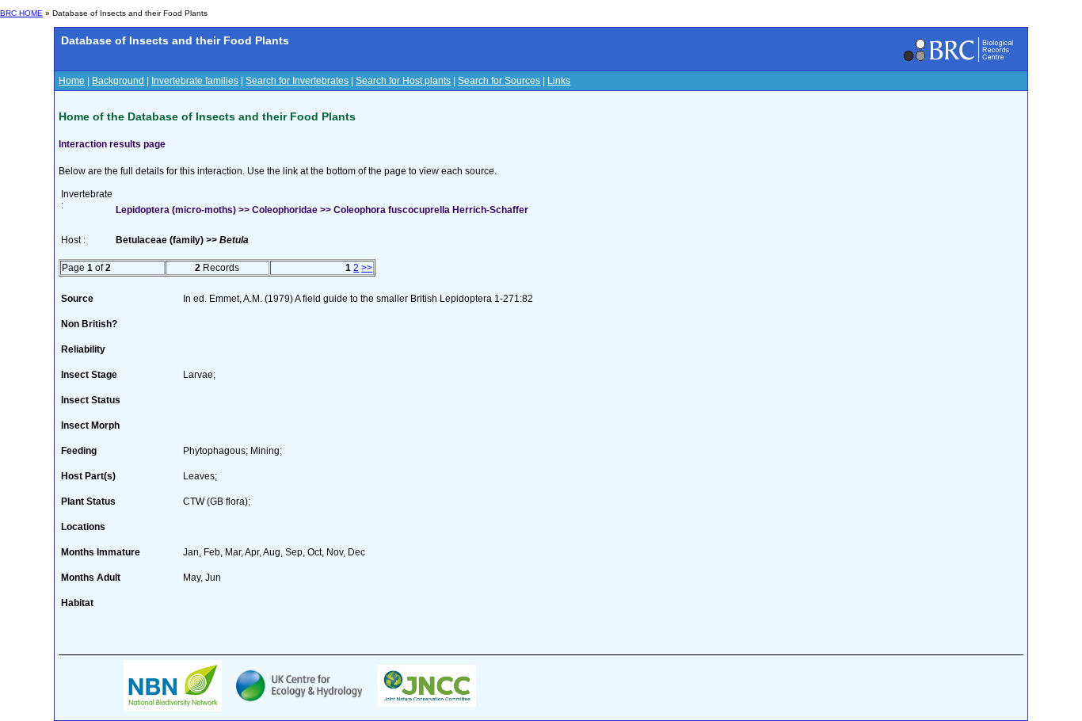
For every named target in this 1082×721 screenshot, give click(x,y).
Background (118, 80)
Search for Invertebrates (297, 80)
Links (558, 80)
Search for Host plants (403, 80)
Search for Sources (499, 80)
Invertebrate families (194, 80)
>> (366, 267)
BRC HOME (21, 13)
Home (72, 80)
